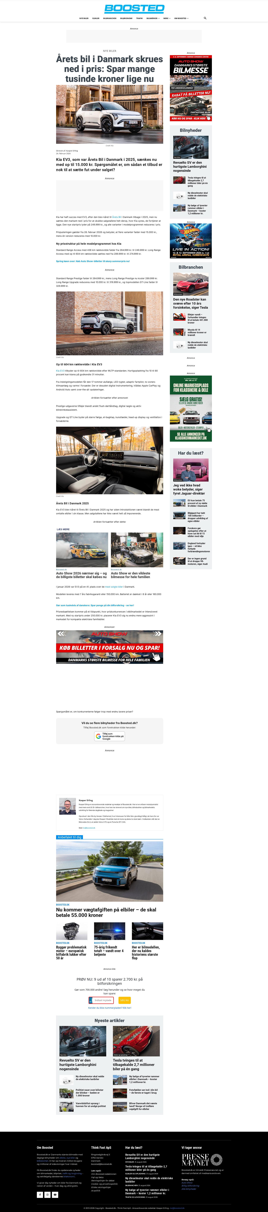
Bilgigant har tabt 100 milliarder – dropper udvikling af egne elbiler (198, 517)
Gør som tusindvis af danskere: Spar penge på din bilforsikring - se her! (95, 605)
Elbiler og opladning (120, 1055)
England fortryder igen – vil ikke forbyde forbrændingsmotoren (199, 547)
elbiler (63, 1158)
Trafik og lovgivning (135, 1197)
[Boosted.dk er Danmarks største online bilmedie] (134, 9)
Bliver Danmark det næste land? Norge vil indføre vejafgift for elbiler (143, 1106)
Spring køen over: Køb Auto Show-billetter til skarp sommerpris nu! (93, 261)
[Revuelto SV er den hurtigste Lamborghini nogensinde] (82, 1041)
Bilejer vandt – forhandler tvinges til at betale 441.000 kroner (198, 318)
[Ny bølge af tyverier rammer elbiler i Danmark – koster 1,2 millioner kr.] (120, 1080)
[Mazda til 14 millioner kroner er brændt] (179, 332)
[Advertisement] (134, 36)
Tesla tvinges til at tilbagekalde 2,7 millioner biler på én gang (134, 1064)
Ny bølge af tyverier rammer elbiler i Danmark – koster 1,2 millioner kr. (144, 1079)
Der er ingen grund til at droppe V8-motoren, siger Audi (198, 561)
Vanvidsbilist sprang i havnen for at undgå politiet (91, 1105)
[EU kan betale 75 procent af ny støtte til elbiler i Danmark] (179, 503)
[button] (205, 18)
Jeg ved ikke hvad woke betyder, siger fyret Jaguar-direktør (189, 489)
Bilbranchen (178, 294)
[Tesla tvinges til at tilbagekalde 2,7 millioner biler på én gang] (136, 1041)
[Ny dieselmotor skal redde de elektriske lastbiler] (66, 1080)
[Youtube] (55, 1195)
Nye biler (109, 51)
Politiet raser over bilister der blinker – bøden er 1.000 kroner (89, 1093)
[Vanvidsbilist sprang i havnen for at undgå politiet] (66, 1107)
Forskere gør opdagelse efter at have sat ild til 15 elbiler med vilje (197, 532)
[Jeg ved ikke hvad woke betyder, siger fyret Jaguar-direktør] (191, 470)
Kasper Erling (72, 151)
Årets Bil (116, 217)
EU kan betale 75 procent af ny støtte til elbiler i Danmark (197, 503)
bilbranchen (42, 1161)
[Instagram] (47, 1195)
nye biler (71, 1158)
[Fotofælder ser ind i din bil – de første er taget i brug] (120, 1093)
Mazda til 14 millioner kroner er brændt (197, 332)
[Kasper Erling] (67, 814)
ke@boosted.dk (89, 828)
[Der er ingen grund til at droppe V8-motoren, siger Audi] (179, 561)
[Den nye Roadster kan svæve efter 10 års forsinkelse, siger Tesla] (191, 284)
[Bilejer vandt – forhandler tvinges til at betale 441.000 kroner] (179, 317)
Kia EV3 (60, 370)
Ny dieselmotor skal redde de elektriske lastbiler (90, 1078)
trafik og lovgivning (72, 1173)
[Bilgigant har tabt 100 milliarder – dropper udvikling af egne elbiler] (179, 515)
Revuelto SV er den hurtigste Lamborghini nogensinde (77, 1064)
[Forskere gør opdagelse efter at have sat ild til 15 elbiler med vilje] (179, 530)
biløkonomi (69, 1176)
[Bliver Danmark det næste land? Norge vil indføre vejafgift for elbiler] (120, 1107)
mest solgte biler (114, 586)
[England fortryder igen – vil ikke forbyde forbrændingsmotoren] (179, 545)
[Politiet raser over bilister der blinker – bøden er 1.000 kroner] (66, 1093)
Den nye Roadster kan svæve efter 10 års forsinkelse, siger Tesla (190, 303)
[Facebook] (40, 1195)
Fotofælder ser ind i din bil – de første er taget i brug (143, 1091)
